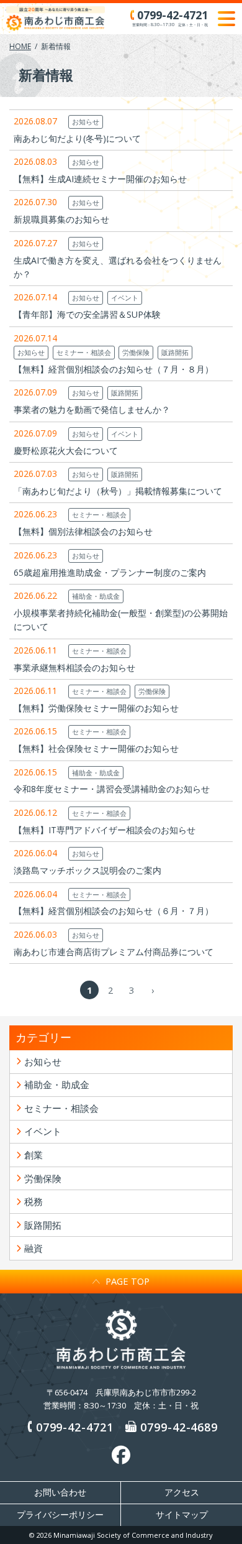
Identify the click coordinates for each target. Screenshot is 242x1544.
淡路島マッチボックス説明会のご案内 (87, 870)
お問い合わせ (60, 1492)
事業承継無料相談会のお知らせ (74, 667)
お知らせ (85, 121)
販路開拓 (175, 352)
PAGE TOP (127, 1281)
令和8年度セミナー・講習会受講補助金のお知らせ (112, 789)
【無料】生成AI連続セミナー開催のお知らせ (100, 179)
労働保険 (136, 352)
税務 (33, 1201)
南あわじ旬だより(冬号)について (77, 138)
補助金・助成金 (96, 596)
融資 (33, 1248)
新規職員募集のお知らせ (61, 219)
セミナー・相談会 (83, 352)
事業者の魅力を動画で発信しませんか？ (92, 409)
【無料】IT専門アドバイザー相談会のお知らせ (104, 830)
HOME (20, 46)
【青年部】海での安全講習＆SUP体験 (87, 314)
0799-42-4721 (75, 1427)
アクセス (181, 1492)
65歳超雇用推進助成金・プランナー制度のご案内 (110, 572)
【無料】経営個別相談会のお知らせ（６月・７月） (113, 911)
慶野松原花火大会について (66, 450)
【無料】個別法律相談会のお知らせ (83, 531)
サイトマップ (182, 1514)
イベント (124, 297)
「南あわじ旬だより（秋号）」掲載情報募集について (118, 491)
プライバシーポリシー (60, 1514)
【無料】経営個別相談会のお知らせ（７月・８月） (113, 369)
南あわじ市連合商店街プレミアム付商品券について (113, 952)
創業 (33, 1155)
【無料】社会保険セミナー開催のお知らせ (96, 748)
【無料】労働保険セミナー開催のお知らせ (96, 708)
